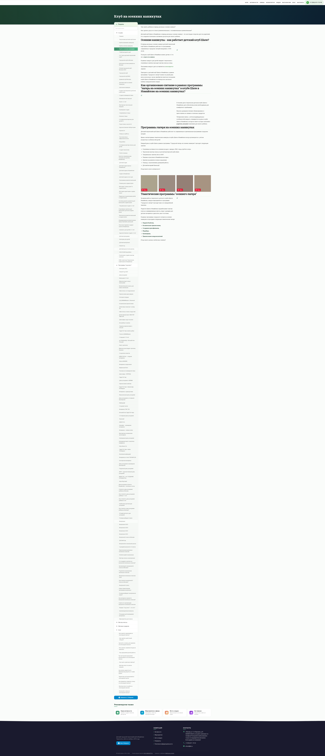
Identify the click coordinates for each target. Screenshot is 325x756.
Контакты (300, 2)
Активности (254, 2)
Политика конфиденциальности (164, 744)
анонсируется (169, 66)
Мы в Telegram (124, 743)
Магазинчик (286, 2)
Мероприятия (158, 735)
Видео (278, 2)
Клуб (246, 2)
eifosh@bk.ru (189, 746)
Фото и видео (158, 738)
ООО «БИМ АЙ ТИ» (148, 753)
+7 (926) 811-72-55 (191, 743)
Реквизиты (158, 741)
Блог (294, 2)
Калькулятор (270, 2)
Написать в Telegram (127, 697)
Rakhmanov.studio (169, 753)
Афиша (262, 2)
